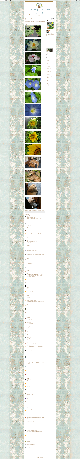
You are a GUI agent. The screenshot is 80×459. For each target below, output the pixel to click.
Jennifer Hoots (28, 345)
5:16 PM (27, 399)
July (47, 79)
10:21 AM (27, 264)
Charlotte (27, 258)
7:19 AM (27, 418)
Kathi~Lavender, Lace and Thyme (29, 409)
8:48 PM (27, 354)
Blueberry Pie (48, 77)
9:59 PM (27, 407)
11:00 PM (27, 367)
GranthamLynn (28, 232)
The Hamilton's (28, 317)
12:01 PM (27, 280)
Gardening (27, 212)
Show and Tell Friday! (49, 68)
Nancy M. (27, 249)
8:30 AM (27, 221)
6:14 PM (27, 334)
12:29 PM (27, 387)
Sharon (27, 266)
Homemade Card (48, 65)
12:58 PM (27, 306)
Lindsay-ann (28, 295)
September (48, 62)
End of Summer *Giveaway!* (49, 69)
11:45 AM (27, 445)
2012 (47, 56)
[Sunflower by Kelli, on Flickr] (33, 142)
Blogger (42, 457)
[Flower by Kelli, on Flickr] (33, 63)
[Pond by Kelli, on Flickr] (33, 37)
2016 (47, 54)
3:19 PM (27, 328)
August (48, 63)
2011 (47, 57)
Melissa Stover (28, 440)
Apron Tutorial (48, 66)
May (47, 81)
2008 (47, 59)
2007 (47, 85)
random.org (27, 23)
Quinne (27, 373)
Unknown (27, 299)
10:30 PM (27, 359)
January (48, 84)
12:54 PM (27, 302)
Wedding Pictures (48, 74)
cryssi (27, 336)
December (48, 60)
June (47, 80)
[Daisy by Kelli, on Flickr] (33, 168)
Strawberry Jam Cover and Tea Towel (50, 76)
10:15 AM (27, 251)
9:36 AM (27, 380)
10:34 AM (27, 383)
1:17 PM (27, 309)
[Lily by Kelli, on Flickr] (33, 50)
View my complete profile (48, 35)
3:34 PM (27, 331)
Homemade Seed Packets (49, 73)
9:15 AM (27, 230)
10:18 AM (27, 260)
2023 (47, 53)
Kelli (50, 30)
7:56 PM (27, 402)
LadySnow (27, 270)
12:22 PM (27, 283)
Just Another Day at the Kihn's (41, 23)
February (48, 83)
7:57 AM (27, 423)
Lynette (27, 378)
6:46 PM (27, 351)
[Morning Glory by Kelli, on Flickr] (33, 76)
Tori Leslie (27, 321)
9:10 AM (27, 227)
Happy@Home (28, 215)
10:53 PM (27, 364)
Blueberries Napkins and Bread (49, 70)
